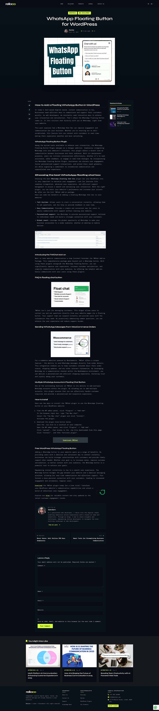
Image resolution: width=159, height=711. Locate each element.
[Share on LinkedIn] (29, 114)
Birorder (83, 695)
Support (64, 701)
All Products (84, 704)
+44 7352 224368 (115, 694)
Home (61, 4)
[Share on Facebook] (29, 110)
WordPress (72, 13)
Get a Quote (114, 705)
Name (40, 591)
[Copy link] (29, 118)
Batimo (82, 698)
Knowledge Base (67, 704)
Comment (41, 565)
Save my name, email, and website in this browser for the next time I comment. (69, 621)
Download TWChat (70, 440)
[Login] (148, 4)
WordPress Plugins (86, 701)
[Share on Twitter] (29, 105)
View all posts (53, 525)
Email (40, 600)
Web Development (84, 13)
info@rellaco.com (115, 697)
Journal (90, 4)
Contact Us (101, 4)
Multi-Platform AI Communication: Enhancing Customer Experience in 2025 (43, 675)
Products (81, 4)
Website (40, 610)
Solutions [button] (71, 4)
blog (48, 496)
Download (38, 485)
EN (151, 4)
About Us (65, 695)
